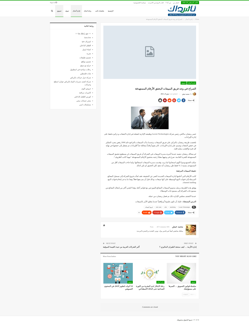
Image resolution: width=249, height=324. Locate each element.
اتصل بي (176, 3)
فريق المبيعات (149, 207)
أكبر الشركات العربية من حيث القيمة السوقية (121, 247)
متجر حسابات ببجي (83, 101)
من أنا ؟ (168, 3)
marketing (173, 207)
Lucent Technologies (184, 207)
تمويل (67, 11)
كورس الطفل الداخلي (82, 97)
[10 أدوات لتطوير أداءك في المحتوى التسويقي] (118, 273)
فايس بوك (163, 231)
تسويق (59, 11)
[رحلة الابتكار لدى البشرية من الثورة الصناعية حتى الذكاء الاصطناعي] (149, 273)
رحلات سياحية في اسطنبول (80, 70)
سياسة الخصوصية (139, 3)
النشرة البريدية (142, 231)
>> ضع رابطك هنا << (83, 34)
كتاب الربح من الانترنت (156, 3)
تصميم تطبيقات (85, 58)
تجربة (89, 54)
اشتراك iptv (86, 42)
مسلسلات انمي (85, 105)
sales (165, 207)
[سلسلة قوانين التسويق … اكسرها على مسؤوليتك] (181, 273)
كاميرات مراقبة (85, 93)
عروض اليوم (86, 89)
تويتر (156, 231)
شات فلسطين (85, 74)
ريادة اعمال (87, 11)
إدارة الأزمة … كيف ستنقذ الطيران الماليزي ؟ (177, 247)
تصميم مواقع (86, 62)
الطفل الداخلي (85, 46)
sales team (158, 207)
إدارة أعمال (76, 11)
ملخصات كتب (99, 11)
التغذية (151, 231)
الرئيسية (110, 11)
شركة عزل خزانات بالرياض (80, 78)
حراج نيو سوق (85, 66)
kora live (87, 38)
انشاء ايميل (86, 50)
